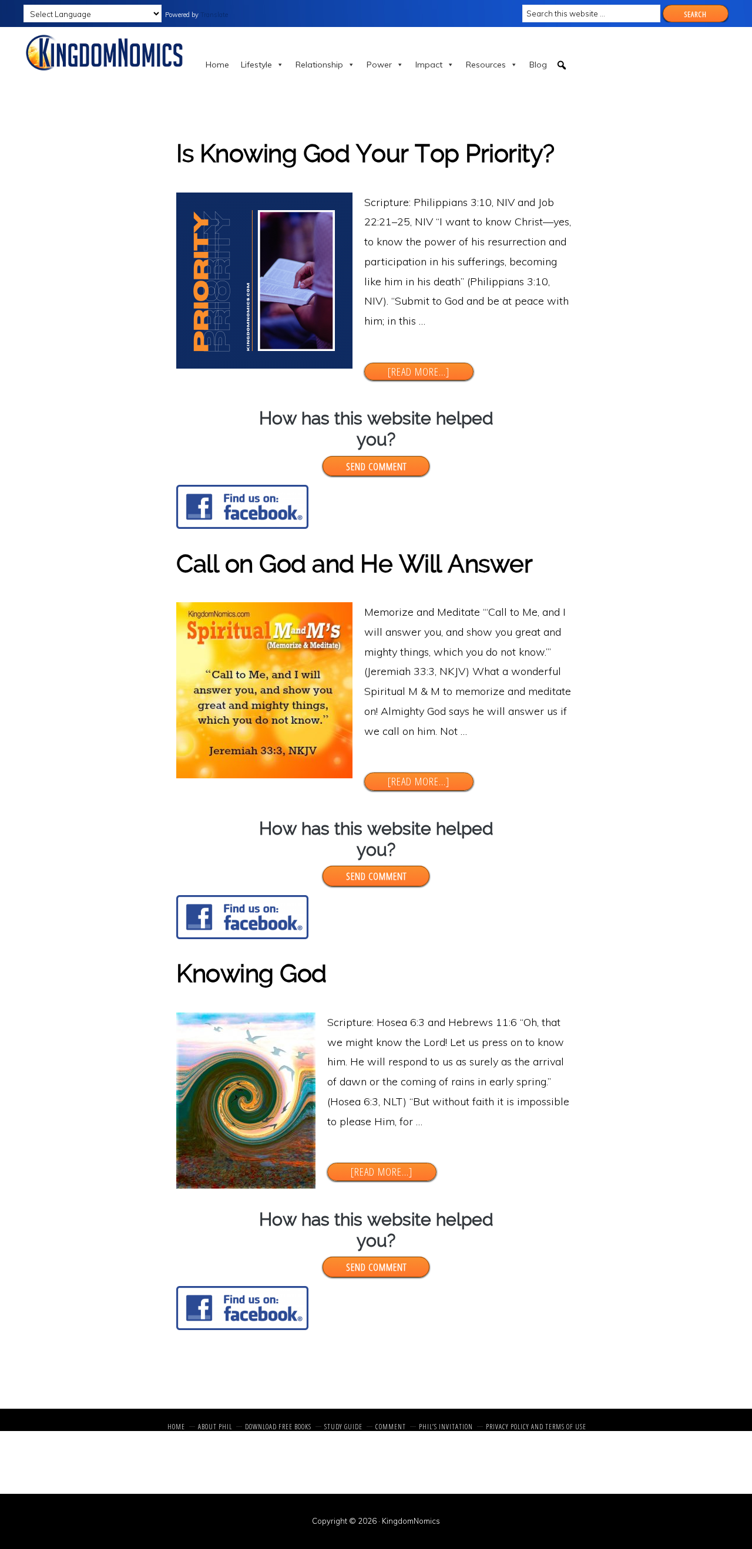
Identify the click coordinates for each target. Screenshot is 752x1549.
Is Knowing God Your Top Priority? (365, 153)
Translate (214, 15)
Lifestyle (256, 64)
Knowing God (251, 973)
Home (217, 64)
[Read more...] (430, 371)
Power (379, 64)
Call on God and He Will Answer (354, 563)
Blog (538, 64)
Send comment (376, 466)
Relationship (319, 64)
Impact (428, 64)
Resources (486, 64)
